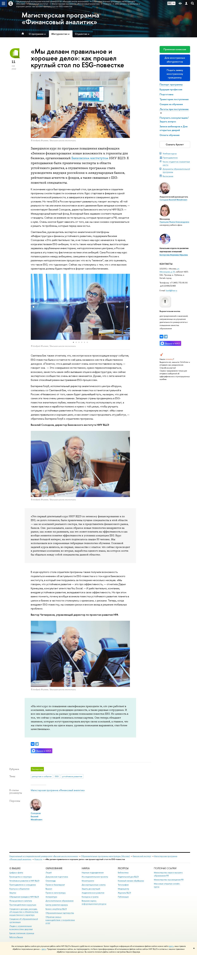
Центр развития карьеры (57, 904)
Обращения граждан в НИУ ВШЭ (24, 896)
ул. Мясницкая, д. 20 (170, 270)
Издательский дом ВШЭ (128, 876)
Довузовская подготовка (57, 876)
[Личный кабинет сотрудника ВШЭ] (186, 3)
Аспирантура (51, 896)
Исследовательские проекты (95, 876)
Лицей (49, 872)
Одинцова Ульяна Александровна (174, 222)
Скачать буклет (175, 144)
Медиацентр (123, 888)
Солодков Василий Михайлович (173, 200)
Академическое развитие (93, 892)
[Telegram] (166, 336)
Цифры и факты (16, 872)
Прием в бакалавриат (55, 884)
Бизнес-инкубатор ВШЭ (56, 909)
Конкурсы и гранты (90, 896)
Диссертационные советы (94, 884)
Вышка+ (49, 888)
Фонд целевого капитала (20, 900)
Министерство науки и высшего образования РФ (168, 874)
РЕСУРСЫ (123, 868)
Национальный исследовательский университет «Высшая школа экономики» (43, 856)
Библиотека (123, 872)
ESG (57, 776)
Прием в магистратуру (56, 892)
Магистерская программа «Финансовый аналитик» (60, 18)
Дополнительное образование (60, 900)
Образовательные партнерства (60, 913)
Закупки (12, 892)
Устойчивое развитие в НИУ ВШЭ (24, 880)
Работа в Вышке (16, 937)
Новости (38, 859)
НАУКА (86, 868)
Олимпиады (51, 880)
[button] (33, 306)
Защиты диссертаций (91, 888)
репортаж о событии (42, 776)
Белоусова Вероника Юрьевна (174, 255)
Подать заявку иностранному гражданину (175, 73)
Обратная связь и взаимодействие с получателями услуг (60, 920)
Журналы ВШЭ (124, 892)
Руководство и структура (20, 876)
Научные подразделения (93, 872)
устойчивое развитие (72, 776)
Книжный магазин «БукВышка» (131, 880)
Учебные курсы (170, 153)
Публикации (123, 896)
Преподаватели (170, 157)
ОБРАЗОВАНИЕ (54, 868)
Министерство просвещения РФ (169, 879)
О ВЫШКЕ (14, 868)
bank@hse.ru (171, 290)
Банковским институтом (89, 158)
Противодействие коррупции (22, 904)
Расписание (168, 176)
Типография (123, 884)
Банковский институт (142, 856)
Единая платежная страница (21, 933)
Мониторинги (88, 880)
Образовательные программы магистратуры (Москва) (105, 856)
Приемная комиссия (174, 49)
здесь (171, 946)
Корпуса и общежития (19, 888)
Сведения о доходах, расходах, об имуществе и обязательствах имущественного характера (23, 912)
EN (174, 3)
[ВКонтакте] (161, 336)
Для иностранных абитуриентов (175, 59)
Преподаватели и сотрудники (22, 884)
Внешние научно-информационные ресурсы (94, 902)
